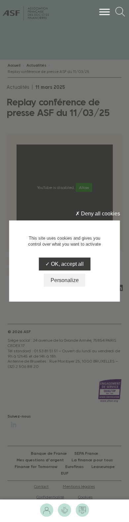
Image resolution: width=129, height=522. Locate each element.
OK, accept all (67, 264)
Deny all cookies (100, 213)
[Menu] (104, 12)
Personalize (65, 280)
